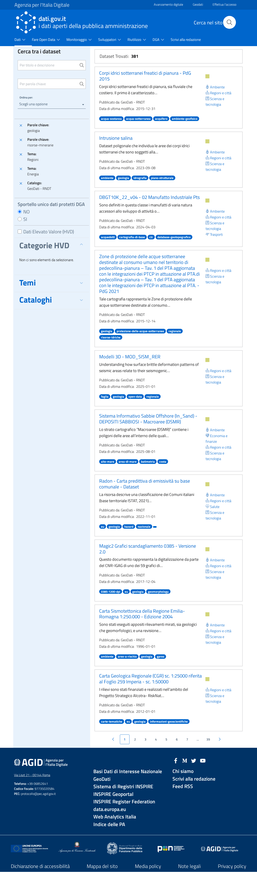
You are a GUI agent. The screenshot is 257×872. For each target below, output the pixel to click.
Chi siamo (183, 771)
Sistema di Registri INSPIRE (123, 786)
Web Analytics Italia (114, 816)
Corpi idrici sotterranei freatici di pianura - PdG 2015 (145, 75)
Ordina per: (26, 97)
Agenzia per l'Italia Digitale (41, 5)
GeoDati (101, 779)
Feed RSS (182, 786)
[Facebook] (175, 760)
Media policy (148, 866)
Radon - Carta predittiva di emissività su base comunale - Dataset (144, 483)
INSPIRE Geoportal (113, 794)
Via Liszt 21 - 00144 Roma (32, 775)
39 (208, 739)
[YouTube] (203, 760)
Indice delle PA (109, 824)
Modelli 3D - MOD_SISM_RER (129, 356)
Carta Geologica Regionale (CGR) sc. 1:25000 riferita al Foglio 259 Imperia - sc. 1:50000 (150, 678)
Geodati (198, 4)
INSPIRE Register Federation (124, 801)
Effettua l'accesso (224, 4)
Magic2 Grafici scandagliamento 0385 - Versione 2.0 (147, 548)
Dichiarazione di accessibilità (40, 866)
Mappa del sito (102, 866)
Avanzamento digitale (168, 4)
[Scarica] (207, 76)
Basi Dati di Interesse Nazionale (127, 771)
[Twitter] (194, 760)
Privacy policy (232, 866)
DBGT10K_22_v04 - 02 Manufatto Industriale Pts (149, 197)
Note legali (189, 866)
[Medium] (185, 760)
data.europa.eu (109, 809)
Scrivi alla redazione (193, 779)
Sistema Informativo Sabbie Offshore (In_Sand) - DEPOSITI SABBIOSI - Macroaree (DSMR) (148, 418)
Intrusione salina (116, 138)
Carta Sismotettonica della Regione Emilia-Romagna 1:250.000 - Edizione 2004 (142, 613)
